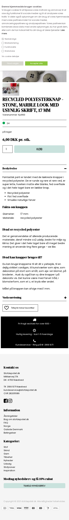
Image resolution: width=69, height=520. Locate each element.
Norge (7, 426)
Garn (6, 453)
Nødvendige (10, 39)
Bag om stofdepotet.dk (16, 419)
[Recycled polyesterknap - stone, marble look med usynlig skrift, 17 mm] (34, 81)
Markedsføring (12, 43)
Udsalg (7, 463)
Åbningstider (11, 416)
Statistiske (10, 51)
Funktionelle (10, 47)
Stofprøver (9, 467)
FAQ (6, 422)
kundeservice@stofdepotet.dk (20, 390)
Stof (6, 447)
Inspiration (9, 470)
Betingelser (10, 432)
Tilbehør (8, 457)
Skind (7, 450)
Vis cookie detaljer (10, 56)
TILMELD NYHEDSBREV (34, 485)
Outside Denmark (13, 429)
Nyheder (8, 460)
